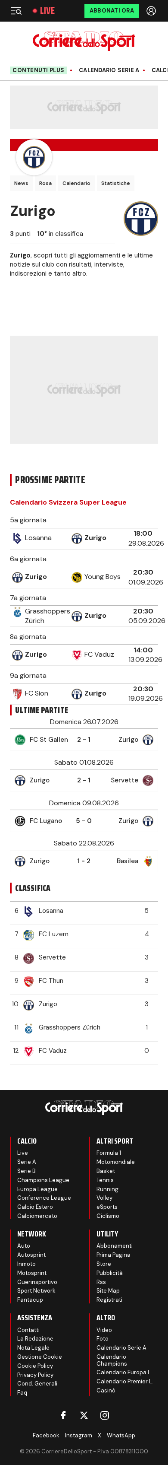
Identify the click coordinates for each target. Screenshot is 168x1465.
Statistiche (115, 183)
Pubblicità (109, 1273)
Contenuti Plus (38, 70)
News (21, 183)
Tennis (105, 1180)
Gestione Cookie (39, 1356)
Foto (102, 1338)
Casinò (105, 1390)
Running (107, 1189)
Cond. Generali (37, 1383)
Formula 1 (108, 1153)
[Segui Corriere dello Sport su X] (84, 1415)
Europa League (37, 1189)
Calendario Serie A (109, 70)
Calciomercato (37, 1216)
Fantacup (30, 1299)
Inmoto (26, 1264)
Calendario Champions (111, 1360)
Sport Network (36, 1290)
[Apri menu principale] (16, 11)
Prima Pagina (113, 1254)
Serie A (26, 1162)
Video (104, 1330)
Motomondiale (115, 1162)
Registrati (109, 1299)
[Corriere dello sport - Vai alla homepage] (84, 41)
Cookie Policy (35, 1366)
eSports (107, 1207)
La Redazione (35, 1338)
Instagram (78, 1435)
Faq (22, 1392)
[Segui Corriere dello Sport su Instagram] (105, 1415)
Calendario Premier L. (124, 1381)
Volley (104, 1197)
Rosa (45, 183)
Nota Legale (33, 1347)
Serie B (26, 1171)
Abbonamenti (114, 1245)
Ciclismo (107, 1216)
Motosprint (32, 1273)
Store (103, 1264)
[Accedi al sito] (152, 11)
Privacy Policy (35, 1375)
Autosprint (31, 1254)
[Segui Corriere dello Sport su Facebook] (63, 1415)
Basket (105, 1171)
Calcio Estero (35, 1207)
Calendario (76, 183)
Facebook (46, 1435)
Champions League (43, 1180)
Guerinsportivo (37, 1282)
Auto (23, 1245)
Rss (101, 1282)
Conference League (44, 1197)
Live (47, 11)
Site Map (108, 1290)
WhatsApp (121, 1435)
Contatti (28, 1330)
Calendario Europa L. (124, 1372)
